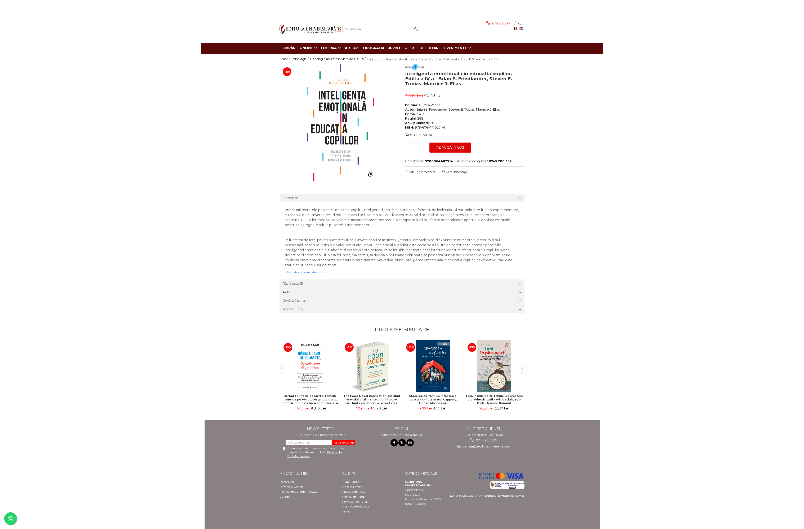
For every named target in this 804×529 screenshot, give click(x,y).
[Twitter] (402, 442)
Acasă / (285, 59)
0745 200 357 (486, 440)
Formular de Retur (354, 501)
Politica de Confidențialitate (299, 491)
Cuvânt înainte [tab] (294, 300)
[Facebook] (394, 442)
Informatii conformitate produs (305, 272)
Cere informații (456, 172)
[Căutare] (416, 29)
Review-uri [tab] (293, 309)
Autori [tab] (287, 292)
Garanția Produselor (355, 506)
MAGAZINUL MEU (294, 473)
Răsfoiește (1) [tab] (293, 284)
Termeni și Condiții (292, 486)
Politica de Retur (353, 496)
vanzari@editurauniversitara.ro (486, 446)
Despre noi (287, 481)
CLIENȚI (348, 473)
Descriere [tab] (290, 198)
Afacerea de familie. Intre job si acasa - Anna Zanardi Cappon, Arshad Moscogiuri (433, 399)
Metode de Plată (353, 491)
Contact (285, 496)
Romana (516, 28)
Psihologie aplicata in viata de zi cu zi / (338, 59)
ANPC (346, 511)
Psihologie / (300, 59)
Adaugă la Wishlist (421, 172)
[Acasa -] (308, 29)
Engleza (521, 28)
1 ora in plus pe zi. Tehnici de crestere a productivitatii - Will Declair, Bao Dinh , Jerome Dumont (494, 399)
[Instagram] (410, 442)
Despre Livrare (352, 486)
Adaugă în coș (450, 147)
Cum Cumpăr (351, 481)
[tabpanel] (339, 122)
